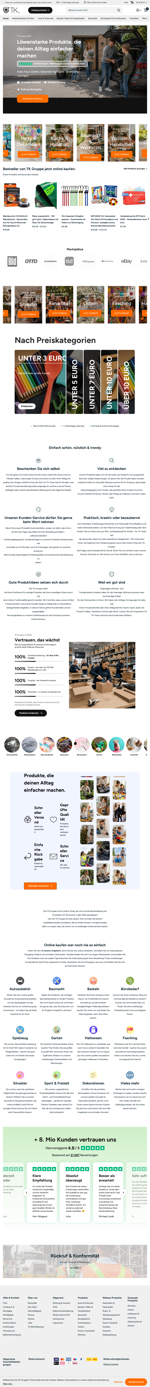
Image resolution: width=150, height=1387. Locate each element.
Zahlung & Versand (61, 1303)
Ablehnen (118, 1382)
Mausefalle (116, 755)
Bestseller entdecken (39, 886)
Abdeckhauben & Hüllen (23, 18)
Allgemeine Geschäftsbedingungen (12, 1362)
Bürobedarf (82, 755)
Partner (31, 1319)
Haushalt (134, 755)
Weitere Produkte (112, 1297)
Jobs (30, 1323)
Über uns (32, 1297)
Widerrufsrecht (36, 1359)
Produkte (83, 1297)
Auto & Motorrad (45, 18)
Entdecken (27, 406)
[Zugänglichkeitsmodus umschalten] (132, 2)
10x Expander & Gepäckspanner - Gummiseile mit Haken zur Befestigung (74, 219)
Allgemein (58, 1297)
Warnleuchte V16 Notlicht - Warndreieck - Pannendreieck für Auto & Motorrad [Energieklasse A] (16, 221)
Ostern (131, 1310)
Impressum (58, 1323)
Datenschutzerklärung (63, 1311)
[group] (28, 143)
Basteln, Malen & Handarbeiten (71, 18)
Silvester (132, 1306)
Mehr (144, 18)
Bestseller (32, 1303)
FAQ (5, 1303)
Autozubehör (12, 755)
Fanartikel (134, 18)
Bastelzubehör (47, 755)
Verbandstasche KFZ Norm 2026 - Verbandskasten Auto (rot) (133, 219)
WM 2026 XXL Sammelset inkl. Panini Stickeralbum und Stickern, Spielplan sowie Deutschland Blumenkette (104, 221)
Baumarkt (92, 18)
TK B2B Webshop (36, 1327)
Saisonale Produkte (133, 1299)
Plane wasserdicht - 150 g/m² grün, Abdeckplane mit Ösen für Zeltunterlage (45, 219)
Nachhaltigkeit (34, 1311)
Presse (31, 1315)
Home (6, 18)
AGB (55, 1307)
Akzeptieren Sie (136, 1382)
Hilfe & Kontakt (11, 1297)
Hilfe (126, 2)
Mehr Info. (7, 1384)
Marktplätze (8, 1315)
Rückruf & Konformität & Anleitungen (9, 1323)
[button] (148, 218)
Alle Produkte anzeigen (135, 168)
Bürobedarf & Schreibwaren (113, 18)
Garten (99, 755)
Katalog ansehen (39, 10)
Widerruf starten (111, 1364)
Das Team (32, 1307)
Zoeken (119, 10)
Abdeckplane (29, 755)
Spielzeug (107, 1319)
